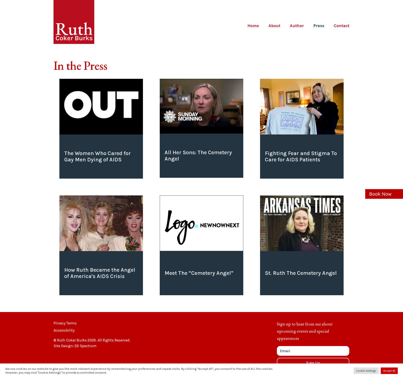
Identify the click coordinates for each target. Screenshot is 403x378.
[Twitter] (338, 15)
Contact (341, 25)
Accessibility (64, 330)
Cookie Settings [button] (366, 370)
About (274, 25)
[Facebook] (327, 15)
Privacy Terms (65, 323)
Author (297, 25)
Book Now (380, 194)
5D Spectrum (86, 346)
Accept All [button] (389, 370)
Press (318, 25)
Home (253, 25)
